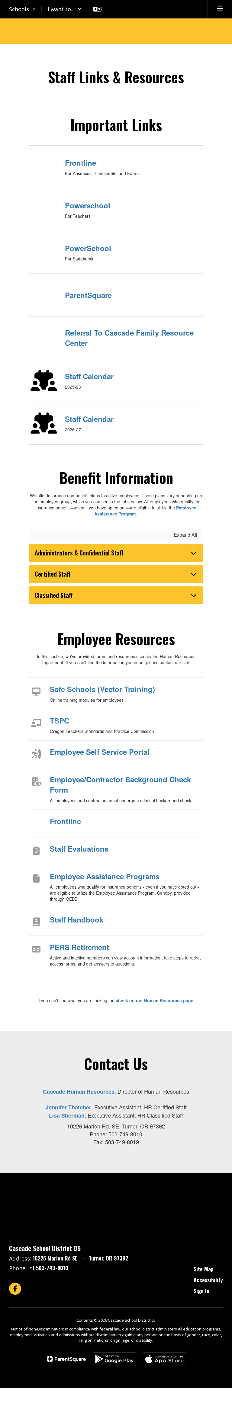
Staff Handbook (76, 919)
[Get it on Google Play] (114, 1359)
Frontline (80, 162)
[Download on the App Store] (164, 1359)
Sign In (201, 1291)
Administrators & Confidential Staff (79, 552)
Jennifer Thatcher (68, 1107)
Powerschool (87, 205)
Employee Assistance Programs (105, 876)
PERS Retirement (79, 947)
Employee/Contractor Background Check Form (120, 784)
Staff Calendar (89, 376)
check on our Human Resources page (154, 1000)
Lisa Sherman (67, 1115)
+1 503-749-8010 (49, 1268)
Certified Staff (53, 573)
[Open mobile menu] (220, 9)
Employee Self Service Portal (100, 752)
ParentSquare (88, 295)
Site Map (204, 1269)
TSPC (59, 720)
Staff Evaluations (79, 848)
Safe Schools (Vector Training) (102, 689)
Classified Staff (54, 595)
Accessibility (208, 1280)
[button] (22, 9)
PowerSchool (88, 248)
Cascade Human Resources (78, 1091)
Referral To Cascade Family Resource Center (129, 337)
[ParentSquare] (66, 1358)
